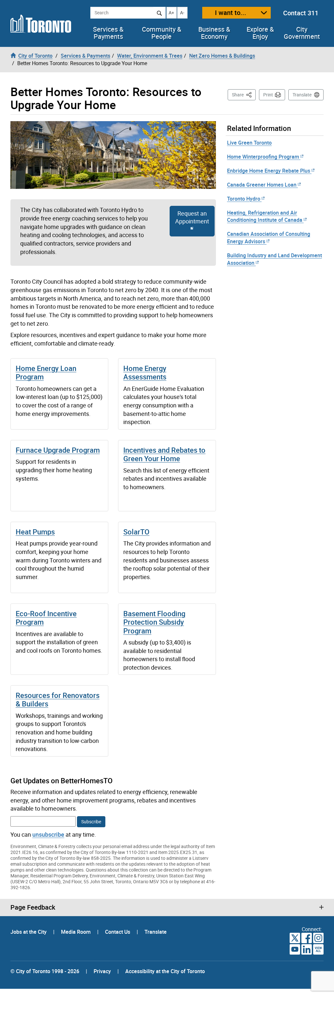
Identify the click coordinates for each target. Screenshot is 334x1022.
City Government (302, 33)
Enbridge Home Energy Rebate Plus (268, 170)
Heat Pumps (35, 531)
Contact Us (118, 931)
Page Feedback (32, 907)
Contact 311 (300, 12)
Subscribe (91, 821)
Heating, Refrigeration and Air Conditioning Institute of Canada (264, 216)
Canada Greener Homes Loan (261, 184)
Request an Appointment (192, 217)
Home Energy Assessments (144, 372)
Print (268, 95)
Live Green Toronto (249, 142)
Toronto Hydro (243, 198)
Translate (302, 95)
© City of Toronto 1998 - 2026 (44, 971)
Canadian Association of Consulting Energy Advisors (268, 237)
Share (244, 94)
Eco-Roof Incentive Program (46, 618)
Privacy (102, 971)
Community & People (161, 33)
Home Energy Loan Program (46, 372)
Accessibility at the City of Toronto (165, 971)
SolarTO (136, 531)
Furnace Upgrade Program (58, 450)
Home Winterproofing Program (263, 156)
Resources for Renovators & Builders (57, 699)
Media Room (76, 931)
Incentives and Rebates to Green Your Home (164, 454)
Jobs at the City (29, 931)
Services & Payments (108, 33)
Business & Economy (214, 33)
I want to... (230, 12)
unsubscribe (48, 834)
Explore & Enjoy (260, 33)
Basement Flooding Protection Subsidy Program (154, 622)
